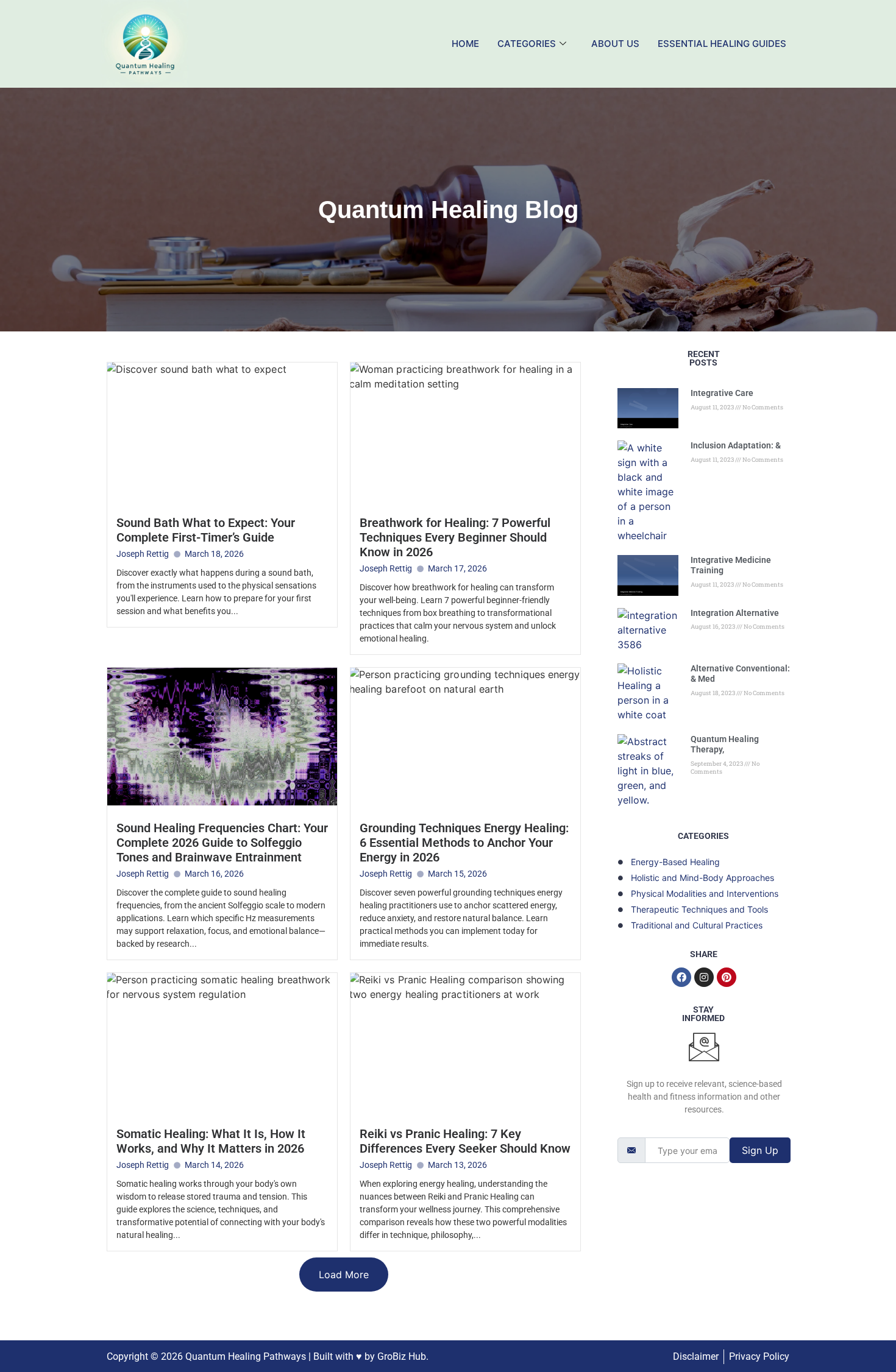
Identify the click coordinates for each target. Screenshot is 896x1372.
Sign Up (760, 1150)
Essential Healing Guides (722, 43)
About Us (615, 43)
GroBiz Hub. (402, 1356)
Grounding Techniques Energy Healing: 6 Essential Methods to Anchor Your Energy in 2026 (464, 843)
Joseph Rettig (142, 554)
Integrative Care (722, 393)
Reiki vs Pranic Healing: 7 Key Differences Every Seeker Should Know (465, 1141)
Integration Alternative (735, 613)
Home (465, 43)
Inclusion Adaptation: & (736, 445)
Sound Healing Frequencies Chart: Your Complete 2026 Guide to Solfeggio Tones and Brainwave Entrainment (222, 843)
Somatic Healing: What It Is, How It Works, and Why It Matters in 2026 (210, 1141)
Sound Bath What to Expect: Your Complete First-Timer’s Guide (205, 530)
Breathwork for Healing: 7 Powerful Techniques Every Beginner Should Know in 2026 (455, 537)
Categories (526, 43)
